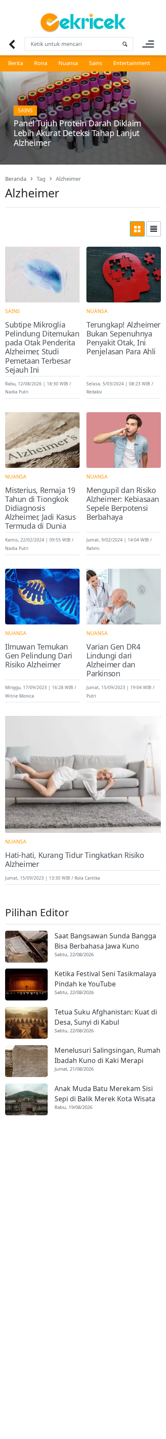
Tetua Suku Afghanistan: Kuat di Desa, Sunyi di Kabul (105, 1017)
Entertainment (131, 63)
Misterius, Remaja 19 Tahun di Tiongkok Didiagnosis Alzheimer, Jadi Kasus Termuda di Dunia (40, 508)
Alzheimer (68, 178)
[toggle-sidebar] (148, 44)
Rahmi (93, 548)
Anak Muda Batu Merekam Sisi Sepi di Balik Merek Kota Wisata (104, 1093)
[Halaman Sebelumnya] (11, 44)
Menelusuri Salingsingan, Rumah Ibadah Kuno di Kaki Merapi (107, 1055)
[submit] (125, 44)
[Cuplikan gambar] (26, 947)
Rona (40, 63)
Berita (15, 63)
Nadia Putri (17, 392)
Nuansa (68, 63)
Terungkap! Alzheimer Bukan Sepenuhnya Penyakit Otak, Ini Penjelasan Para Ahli (123, 338)
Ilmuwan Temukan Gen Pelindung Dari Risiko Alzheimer (38, 655)
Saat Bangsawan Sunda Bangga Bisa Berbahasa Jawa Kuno (105, 941)
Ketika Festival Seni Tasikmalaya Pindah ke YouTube (105, 979)
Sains (95, 63)
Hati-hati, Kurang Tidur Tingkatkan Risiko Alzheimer (74, 860)
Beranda (15, 178)
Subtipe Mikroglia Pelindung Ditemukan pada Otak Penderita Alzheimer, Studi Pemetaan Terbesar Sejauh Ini (42, 347)
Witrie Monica (19, 695)
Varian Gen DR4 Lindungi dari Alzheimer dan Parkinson (113, 660)
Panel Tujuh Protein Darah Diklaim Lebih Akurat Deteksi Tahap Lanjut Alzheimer (77, 132)
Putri (91, 695)
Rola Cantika (87, 878)
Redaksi (94, 392)
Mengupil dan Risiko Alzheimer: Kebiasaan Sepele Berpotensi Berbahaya (122, 503)
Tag (41, 178)
